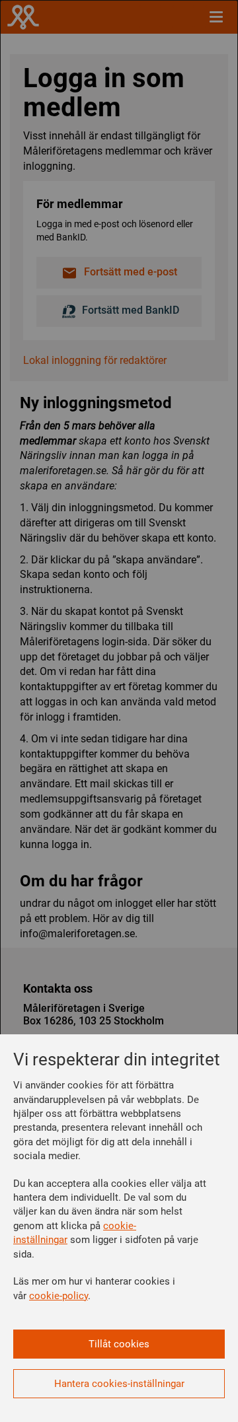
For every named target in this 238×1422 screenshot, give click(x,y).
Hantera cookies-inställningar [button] (119, 1384)
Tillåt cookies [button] (119, 1344)
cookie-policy (58, 1296)
